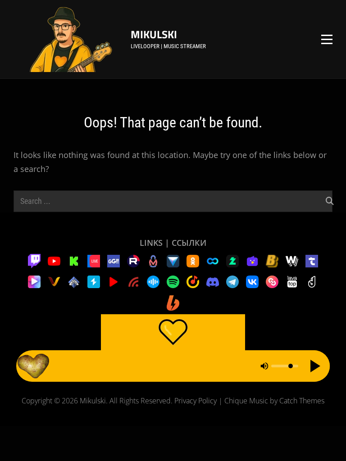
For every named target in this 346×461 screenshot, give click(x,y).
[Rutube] (133, 260)
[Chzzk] (232, 260)
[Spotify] (173, 281)
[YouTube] (54, 260)
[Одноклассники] (193, 260)
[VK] (252, 281)
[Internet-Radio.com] (133, 281)
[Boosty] (173, 302)
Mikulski (154, 34)
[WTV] (292, 260)
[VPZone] (34, 281)
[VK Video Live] (94, 260)
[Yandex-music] (193, 281)
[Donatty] (312, 281)
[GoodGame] (113, 260)
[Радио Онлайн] (153, 281)
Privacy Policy (195, 401)
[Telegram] (232, 281)
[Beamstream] (173, 260)
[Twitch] (34, 260)
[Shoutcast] (94, 281)
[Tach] (312, 260)
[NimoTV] (252, 260)
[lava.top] (292, 281)
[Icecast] (74, 281)
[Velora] (54, 281)
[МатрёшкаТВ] (153, 260)
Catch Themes (301, 401)
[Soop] (213, 260)
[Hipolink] (272, 281)
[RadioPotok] (113, 281)
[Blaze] (272, 260)
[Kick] (74, 260)
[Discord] (213, 281)
